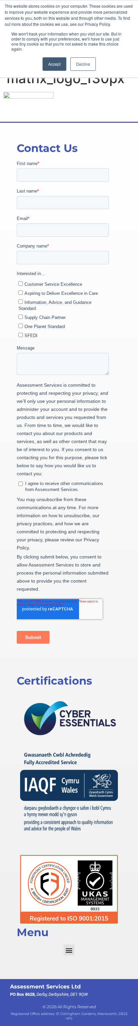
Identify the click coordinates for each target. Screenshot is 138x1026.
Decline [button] (83, 64)
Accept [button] (54, 64)
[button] (69, 950)
